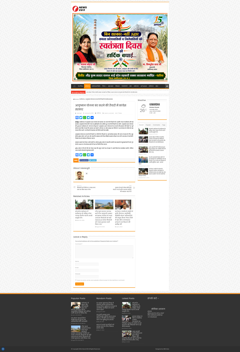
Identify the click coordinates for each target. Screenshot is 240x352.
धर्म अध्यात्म (144, 86)
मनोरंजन (136, 86)
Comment (78, 244)
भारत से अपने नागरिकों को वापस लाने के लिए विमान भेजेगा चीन (105, 326)
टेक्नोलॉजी (124, 86)
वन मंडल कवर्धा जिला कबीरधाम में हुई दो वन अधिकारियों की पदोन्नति (79, 319)
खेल (130, 86)
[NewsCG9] (79, 8)
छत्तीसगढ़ (87, 86)
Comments (156, 125)
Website (77, 274)
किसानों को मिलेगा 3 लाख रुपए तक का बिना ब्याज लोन (86, 187)
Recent (141, 125)
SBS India (166, 349)
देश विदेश (80, 86)
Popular (148, 125)
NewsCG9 (85, 349)
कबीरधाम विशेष (96, 86)
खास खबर (110, 86)
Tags (163, 125)
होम (74, 86)
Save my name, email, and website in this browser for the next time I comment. (101, 280)
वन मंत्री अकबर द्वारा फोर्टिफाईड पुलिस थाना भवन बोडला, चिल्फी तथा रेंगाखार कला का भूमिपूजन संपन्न (106, 317)
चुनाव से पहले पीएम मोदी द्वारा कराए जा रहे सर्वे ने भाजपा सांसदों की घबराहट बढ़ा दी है (122, 188)
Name (77, 261)
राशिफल (151, 86)
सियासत (117, 86)
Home (76, 99)
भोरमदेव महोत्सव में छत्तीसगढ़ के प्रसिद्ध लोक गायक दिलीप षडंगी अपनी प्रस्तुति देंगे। (157, 130)
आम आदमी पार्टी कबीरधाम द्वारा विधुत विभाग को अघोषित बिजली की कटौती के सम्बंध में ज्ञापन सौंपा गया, (108, 92)
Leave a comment (109, 113)
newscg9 (79, 113)
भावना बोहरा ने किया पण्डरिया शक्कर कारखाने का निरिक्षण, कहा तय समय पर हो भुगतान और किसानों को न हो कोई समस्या (157, 139)
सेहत (157, 86)
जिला (103, 86)
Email (76, 268)
